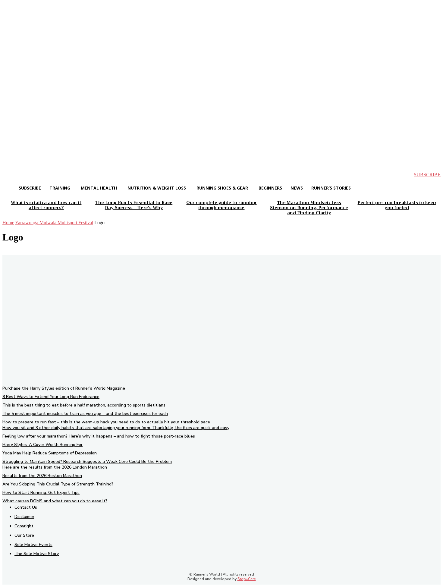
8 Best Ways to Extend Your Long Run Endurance (50, 397)
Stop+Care (246, 578)
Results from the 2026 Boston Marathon (42, 476)
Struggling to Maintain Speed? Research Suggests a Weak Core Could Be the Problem (87, 461)
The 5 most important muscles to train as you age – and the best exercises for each (85, 413)
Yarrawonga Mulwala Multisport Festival (54, 222)
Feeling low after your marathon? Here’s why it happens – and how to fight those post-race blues (98, 436)
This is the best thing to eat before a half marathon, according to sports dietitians (83, 405)
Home (8, 222)
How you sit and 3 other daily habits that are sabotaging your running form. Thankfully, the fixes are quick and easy (115, 428)
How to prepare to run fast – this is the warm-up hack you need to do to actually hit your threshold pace (106, 422)
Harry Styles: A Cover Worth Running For (42, 444)
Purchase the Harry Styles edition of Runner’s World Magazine (63, 388)
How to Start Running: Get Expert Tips (41, 492)
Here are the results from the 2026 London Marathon (54, 467)
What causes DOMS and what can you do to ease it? (54, 501)
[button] (12, 175)
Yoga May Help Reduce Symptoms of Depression (49, 453)
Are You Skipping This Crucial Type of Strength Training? (57, 484)
